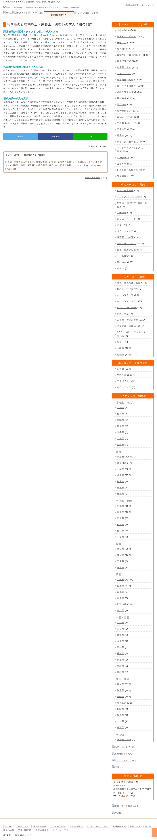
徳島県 (120, 666)
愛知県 (120, 549)
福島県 (120, 413)
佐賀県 (120, 715)
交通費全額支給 (125, 79)
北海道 (120, 407)
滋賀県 (120, 610)
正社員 (120, 369)
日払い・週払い (125, 117)
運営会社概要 (132, 5)
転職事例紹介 (119, 826)
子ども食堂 (123, 256)
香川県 (120, 653)
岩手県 (120, 432)
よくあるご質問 (58, 826)
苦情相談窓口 (25, 830)
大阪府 (120, 579)
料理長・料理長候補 (127, 289)
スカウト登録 (76, 826)
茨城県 (120, 487)
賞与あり (121, 98)
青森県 (120, 444)
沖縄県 (120, 727)
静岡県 (120, 555)
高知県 (120, 647)
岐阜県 (120, 567)
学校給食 (121, 262)
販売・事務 (123, 313)
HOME (8, 826)
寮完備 (120, 135)
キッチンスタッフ (126, 301)
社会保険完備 (124, 61)
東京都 (120, 456)
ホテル (120, 268)
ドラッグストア (125, 231)
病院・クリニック (126, 243)
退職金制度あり (125, 92)
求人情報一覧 (39, 826)
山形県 (120, 438)
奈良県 (120, 598)
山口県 (120, 629)
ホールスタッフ (125, 295)
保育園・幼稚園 (125, 237)
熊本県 (120, 690)
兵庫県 (120, 586)
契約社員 (121, 375)
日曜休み (121, 42)
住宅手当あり (124, 67)
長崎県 (120, 709)
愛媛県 (120, 635)
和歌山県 (121, 604)
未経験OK (122, 30)
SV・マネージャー (127, 307)
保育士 (120, 342)
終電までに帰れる (126, 36)
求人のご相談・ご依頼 (98, 826)
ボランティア (124, 387)
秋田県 (120, 426)
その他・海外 (124, 739)
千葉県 (120, 469)
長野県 (120, 524)
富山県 (120, 512)
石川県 (120, 518)
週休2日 (121, 48)
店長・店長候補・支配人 (130, 282)
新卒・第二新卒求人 (127, 141)
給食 (119, 225)
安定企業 (121, 129)
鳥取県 (120, 672)
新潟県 (120, 506)
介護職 (120, 348)
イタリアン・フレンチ (128, 196)
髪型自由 (121, 104)
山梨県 (120, 537)
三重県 (120, 561)
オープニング (124, 73)
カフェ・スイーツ (126, 219)
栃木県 (120, 481)
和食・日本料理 (125, 190)
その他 (120, 354)
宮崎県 (120, 696)
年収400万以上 (125, 123)
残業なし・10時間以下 (129, 55)
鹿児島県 (121, 703)
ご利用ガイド (22, 826)
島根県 (120, 660)
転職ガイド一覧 (92, 177)
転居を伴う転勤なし (127, 170)
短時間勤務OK (124, 110)
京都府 (120, 592)
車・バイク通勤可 (126, 86)
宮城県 (120, 420)
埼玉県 (120, 475)
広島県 (120, 622)
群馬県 (120, 494)
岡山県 (120, 641)
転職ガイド (135, 826)
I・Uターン (123, 157)
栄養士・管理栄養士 (127, 320)
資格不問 (121, 163)
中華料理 (121, 212)
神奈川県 (121, 463)
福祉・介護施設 (125, 250)
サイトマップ (147, 5)
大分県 (120, 721)
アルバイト (123, 381)
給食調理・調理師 (126, 326)
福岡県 (120, 684)
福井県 (120, 530)
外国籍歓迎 (123, 176)
